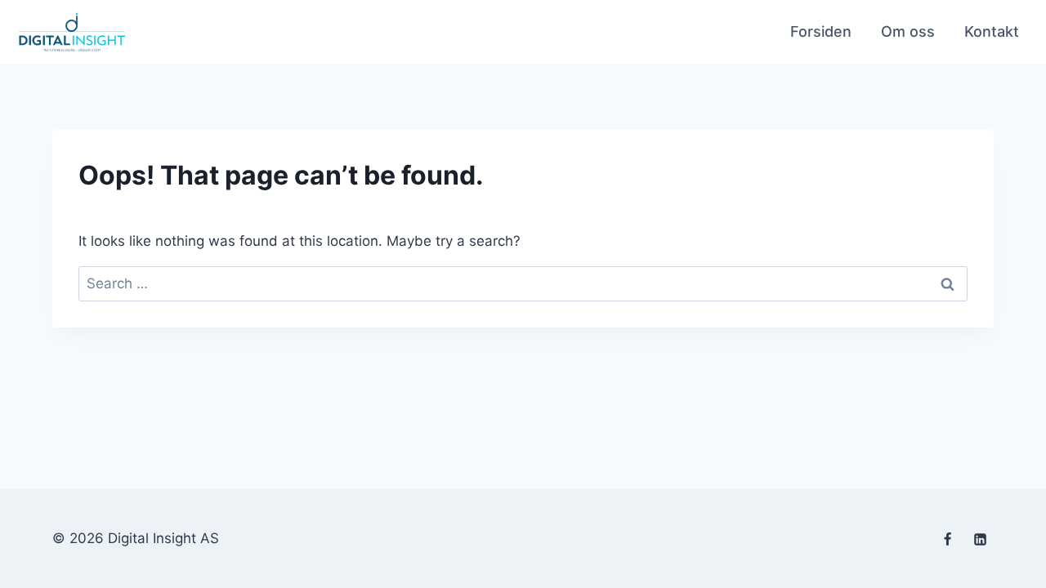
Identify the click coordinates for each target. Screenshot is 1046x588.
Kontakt (991, 31)
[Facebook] (948, 540)
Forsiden (821, 31)
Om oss (908, 31)
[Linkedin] (980, 540)
